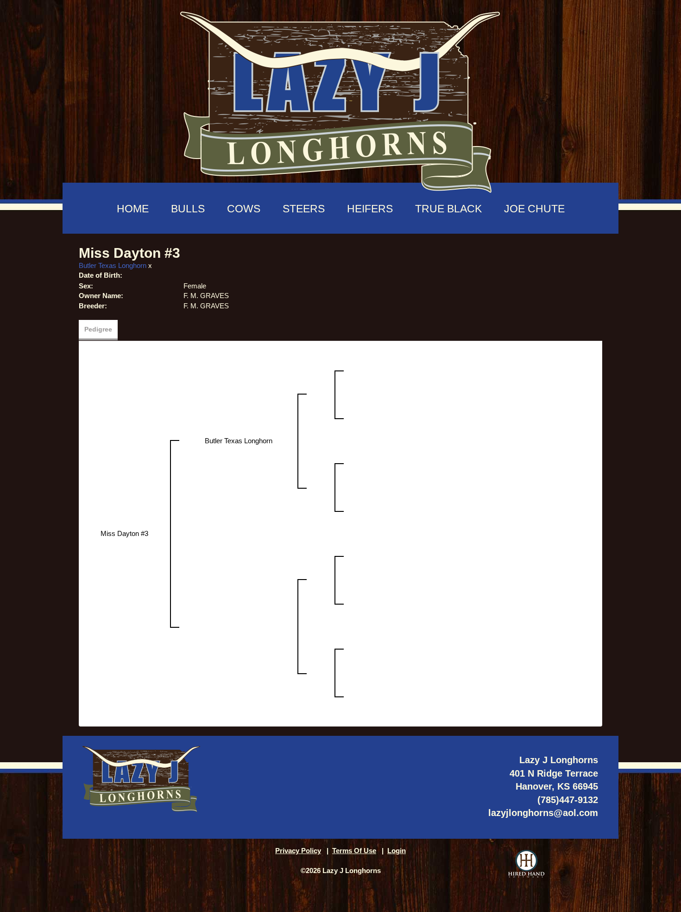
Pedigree (98, 329)
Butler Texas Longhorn (112, 265)
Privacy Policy (298, 851)
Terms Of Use (354, 851)
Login (396, 851)
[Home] (340, 98)
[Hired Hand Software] (526, 864)
